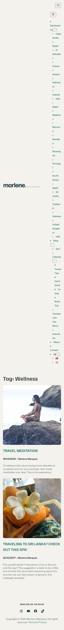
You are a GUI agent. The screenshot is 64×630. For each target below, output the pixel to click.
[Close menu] (53, 14)
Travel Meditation (20, 450)
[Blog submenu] (52, 245)
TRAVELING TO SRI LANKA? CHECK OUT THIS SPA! (31, 546)
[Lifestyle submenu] (54, 261)
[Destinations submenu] (55, 29)
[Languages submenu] (58, 354)
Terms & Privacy (38, 622)
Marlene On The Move (32, 604)
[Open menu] (58, 5)
